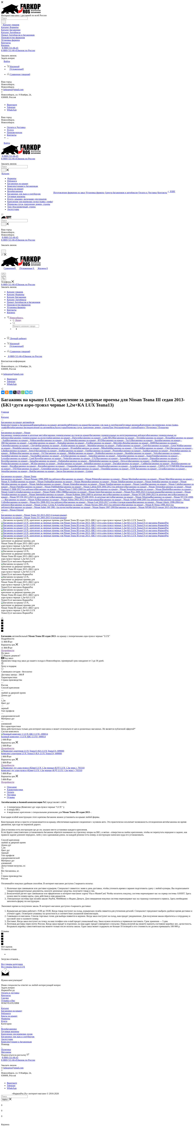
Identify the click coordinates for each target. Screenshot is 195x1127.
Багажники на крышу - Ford (77, 443)
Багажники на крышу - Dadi (142, 461)
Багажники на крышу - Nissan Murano (69, 481)
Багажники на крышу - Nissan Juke (23, 484)
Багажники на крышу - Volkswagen (24, 440)
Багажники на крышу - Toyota (128, 438)
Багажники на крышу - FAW (122, 468)
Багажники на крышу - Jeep (47, 463)
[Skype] (27, 392)
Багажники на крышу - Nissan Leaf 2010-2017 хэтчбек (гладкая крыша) (99, 502)
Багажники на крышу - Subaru (109, 456)
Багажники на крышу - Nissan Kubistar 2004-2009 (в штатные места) (76, 494)
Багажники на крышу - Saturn (80, 456)
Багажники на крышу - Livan (150, 468)
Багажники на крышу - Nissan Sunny (83, 492)
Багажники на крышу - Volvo (145, 453)
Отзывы (11, 797)
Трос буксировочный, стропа (123, 427)
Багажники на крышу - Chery (156, 448)
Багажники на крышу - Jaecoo (48, 471)
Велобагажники (9, 1029)
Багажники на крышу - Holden (87, 453)
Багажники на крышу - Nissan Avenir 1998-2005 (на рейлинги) (130, 499)
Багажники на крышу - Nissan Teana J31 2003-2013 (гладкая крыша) (34, 517)
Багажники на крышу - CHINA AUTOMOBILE (158, 466)
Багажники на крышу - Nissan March (153, 479)
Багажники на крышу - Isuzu (146, 440)
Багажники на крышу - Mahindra (82, 461)
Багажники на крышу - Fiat (107, 445)
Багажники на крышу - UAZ (83, 458)
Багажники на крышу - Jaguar (21, 461)
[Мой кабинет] (2, 248)
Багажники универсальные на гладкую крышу (67, 435)
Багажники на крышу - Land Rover (23, 458)
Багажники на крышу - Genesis (33, 468)
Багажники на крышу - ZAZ (52, 456)
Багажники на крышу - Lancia (20, 443)
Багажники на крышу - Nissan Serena (115, 489)
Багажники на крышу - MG (21, 463)
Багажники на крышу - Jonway (21, 450)
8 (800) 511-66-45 (10, 48)
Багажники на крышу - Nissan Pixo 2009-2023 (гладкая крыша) (131, 492)
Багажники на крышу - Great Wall (164, 445)
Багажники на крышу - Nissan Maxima (117, 479)
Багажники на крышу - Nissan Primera (80, 479)
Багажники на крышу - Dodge (33, 448)
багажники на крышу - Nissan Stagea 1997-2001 (92, 507)
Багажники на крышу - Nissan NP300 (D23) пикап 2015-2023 (144, 507)
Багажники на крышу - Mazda (79, 445)
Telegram (11, 107)
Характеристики (15, 789)
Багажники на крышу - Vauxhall (22, 456)
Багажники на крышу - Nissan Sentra (139, 481)
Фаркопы (36, 425)
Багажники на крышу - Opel (76, 450)
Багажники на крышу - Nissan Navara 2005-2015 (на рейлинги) (92, 505)
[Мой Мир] (11, 392)
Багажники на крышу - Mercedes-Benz (109, 443)
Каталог (5, 1008)
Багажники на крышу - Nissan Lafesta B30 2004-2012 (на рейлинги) (93, 486)
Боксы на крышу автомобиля (55, 425)
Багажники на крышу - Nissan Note (93, 484)
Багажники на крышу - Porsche (162, 450)
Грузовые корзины (131, 425)
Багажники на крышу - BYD (89, 440)
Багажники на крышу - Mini (59, 453)
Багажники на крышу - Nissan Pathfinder (41, 486)
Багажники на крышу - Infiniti (75, 463)
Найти (4, 1100)
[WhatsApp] (23, 392)
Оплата (10, 792)
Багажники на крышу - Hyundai (63, 448)
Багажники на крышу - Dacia (104, 463)
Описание (12, 787)
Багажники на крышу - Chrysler (23, 445)
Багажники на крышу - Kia (51, 445)
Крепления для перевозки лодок (17, 1034)
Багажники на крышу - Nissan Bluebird (151, 489)
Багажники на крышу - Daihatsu (50, 461)
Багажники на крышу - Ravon (29, 466)
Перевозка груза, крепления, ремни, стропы (87, 427)
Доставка (11, 795)
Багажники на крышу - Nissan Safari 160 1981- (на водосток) (40, 507)
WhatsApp (12, 110)
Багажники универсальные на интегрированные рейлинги (118, 435)
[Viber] (19, 392)
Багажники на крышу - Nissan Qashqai (32, 481)
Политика (6, 1049)
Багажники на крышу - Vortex (54, 458)
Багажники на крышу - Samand (112, 458)
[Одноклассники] (7, 392)
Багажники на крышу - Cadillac (133, 463)
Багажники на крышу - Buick (162, 463)
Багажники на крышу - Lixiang (78, 471)
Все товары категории (12, 964)
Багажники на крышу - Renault (157, 438)
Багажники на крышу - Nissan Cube (163, 484)
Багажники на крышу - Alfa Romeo (58, 440)
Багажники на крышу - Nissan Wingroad (131, 497)
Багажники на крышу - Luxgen (63, 468)
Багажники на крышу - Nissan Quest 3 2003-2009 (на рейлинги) (66, 489)
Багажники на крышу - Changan (59, 466)
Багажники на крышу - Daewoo (64, 438)
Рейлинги (6, 1013)
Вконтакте (12, 104)
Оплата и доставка (10, 993)
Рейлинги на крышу (79, 425)
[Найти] (3, 21)
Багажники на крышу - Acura (121, 466)
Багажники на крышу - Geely (134, 445)
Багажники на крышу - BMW (141, 443)
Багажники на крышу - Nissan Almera (58, 484)
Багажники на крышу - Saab (133, 450)
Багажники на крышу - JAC (31, 453)
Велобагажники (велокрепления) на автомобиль (31, 427)
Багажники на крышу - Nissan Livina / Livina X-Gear (36, 505)
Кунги (4, 1021)
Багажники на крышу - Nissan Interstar (24, 494)
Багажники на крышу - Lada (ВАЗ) (96, 438)
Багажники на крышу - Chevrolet (126, 448)
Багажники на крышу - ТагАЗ (117, 440)
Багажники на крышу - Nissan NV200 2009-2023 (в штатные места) (141, 494)
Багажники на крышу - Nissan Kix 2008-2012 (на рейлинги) (36, 502)
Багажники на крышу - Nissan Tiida (105, 481)
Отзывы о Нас (8, 1000)
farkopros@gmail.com (13, 89)
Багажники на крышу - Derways (113, 461)
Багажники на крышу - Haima (49, 443)
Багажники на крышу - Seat (49, 450)
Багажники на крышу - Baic (20, 471)
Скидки (5, 998)
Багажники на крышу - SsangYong (140, 456)
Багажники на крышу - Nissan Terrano (144, 486)
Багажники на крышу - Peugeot (105, 450)
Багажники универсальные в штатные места (22, 435)
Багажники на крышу (11, 1011)
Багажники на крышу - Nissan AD (21, 499)
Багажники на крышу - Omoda (93, 468)
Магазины (6, 1052)
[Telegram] (31, 392)
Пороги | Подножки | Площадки (153, 427)
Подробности (7, 650)
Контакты (6, 995)
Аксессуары (60, 427)
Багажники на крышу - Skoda (116, 453)
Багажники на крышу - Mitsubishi (94, 448)
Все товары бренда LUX (13, 967)
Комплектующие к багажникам (16, 425)
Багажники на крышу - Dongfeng (91, 466)
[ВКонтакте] (3, 392)
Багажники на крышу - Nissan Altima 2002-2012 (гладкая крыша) (69, 499)
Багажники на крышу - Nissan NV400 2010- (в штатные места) (82, 497)
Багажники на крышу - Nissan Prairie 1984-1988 (43, 492)
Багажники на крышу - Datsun (141, 458)
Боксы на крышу (9, 1016)
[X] (15, 392)
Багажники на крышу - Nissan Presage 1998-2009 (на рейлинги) (31, 479)
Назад (18, 320)
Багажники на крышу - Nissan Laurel (128, 484)
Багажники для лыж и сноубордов (105, 425)
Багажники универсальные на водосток (30, 438)
